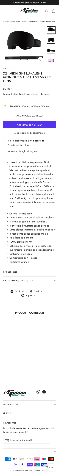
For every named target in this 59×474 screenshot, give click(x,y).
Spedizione (24, 94)
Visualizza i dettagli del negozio (22, 151)
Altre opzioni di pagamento (29, 133)
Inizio (5, 21)
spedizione (10, 272)
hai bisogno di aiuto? (18, 280)
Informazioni (11, 404)
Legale (7, 413)
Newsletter (10, 423)
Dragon (8, 68)
